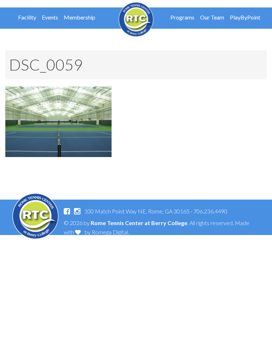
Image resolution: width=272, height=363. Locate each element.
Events (50, 17)
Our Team (212, 17)
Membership (79, 17)
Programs (182, 17)
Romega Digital (110, 232)
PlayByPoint (245, 17)
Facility (27, 17)
